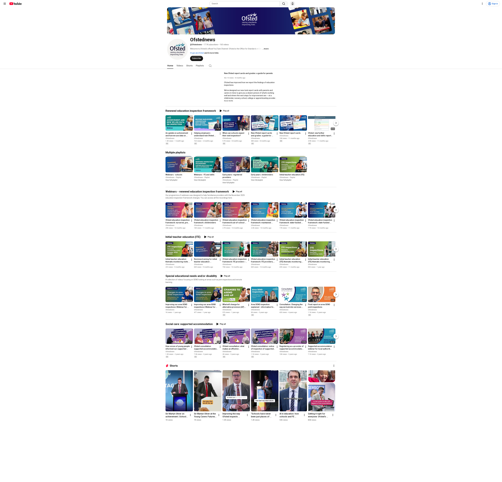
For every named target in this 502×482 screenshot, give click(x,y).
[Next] (336, 123)
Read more (228, 101)
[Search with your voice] (292, 3)
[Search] (283, 3)
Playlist (178, 177)
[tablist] (251, 66)
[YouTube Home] (15, 3)
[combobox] (245, 3)
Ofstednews (170, 138)
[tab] (170, 66)
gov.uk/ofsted (198, 53)
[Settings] (482, 3)
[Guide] (4, 3)
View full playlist (171, 180)
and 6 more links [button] (211, 53)
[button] (228, 100)
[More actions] (191, 133)
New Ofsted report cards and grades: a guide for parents (248, 73)
